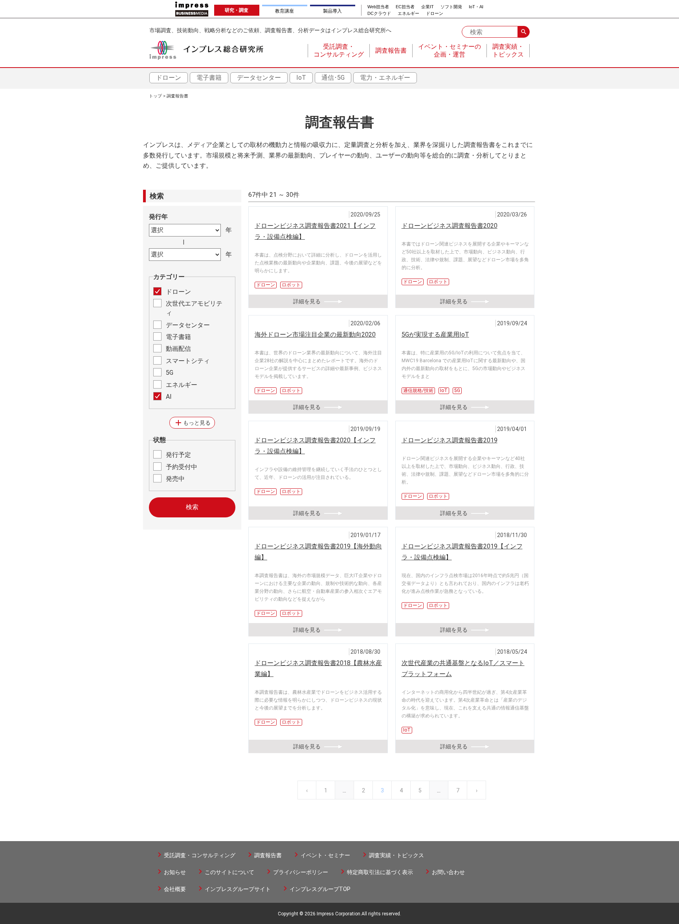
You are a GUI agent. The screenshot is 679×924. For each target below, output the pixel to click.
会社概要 (175, 889)
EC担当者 (405, 7)
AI (169, 396)
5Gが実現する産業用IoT (435, 334)
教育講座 (284, 11)
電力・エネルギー (385, 77)
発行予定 (178, 454)
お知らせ (175, 872)
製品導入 (332, 11)
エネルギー (408, 13)
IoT (301, 77)
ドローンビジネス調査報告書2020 (449, 225)
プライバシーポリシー (300, 872)
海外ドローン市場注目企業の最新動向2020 (315, 334)
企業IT (427, 7)
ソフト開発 (451, 7)
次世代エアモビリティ (194, 308)
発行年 (158, 216)
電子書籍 (209, 77)
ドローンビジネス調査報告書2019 (449, 440)
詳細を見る (307, 301)
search (523, 31)
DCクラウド (379, 13)
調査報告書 (177, 96)
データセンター (259, 77)
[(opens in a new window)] (191, 9)
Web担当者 (378, 7)
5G (169, 372)
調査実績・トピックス (396, 855)
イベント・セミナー (325, 855)
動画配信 (178, 348)
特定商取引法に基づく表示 (380, 872)
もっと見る (192, 422)
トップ (155, 96)
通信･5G (333, 77)
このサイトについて (229, 872)
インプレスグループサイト (238, 889)
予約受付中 (181, 467)
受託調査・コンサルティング (199, 855)
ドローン (434, 13)
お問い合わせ (448, 872)
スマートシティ (188, 361)
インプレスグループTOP (320, 889)
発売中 (175, 478)
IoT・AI (476, 7)
